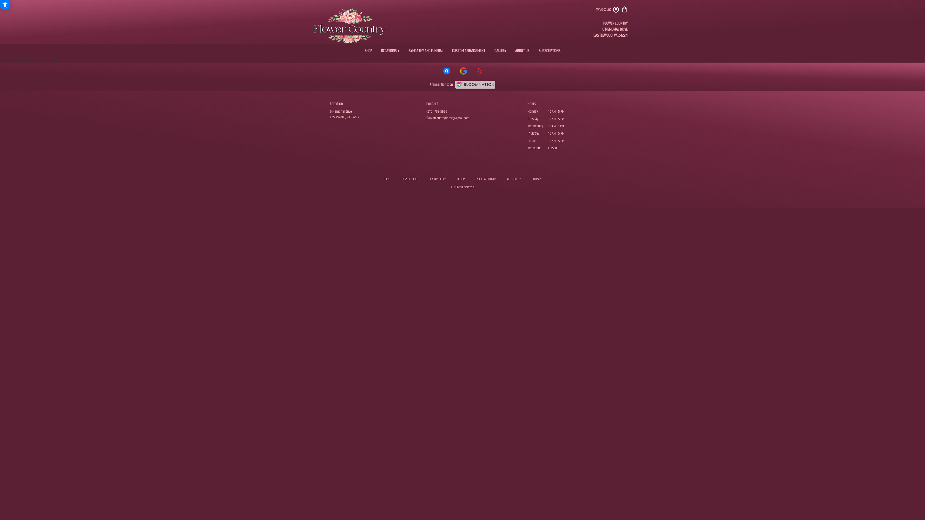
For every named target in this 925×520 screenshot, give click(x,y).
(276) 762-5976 (436, 112)
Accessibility (514, 179)
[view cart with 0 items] (625, 9)
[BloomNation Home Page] (475, 85)
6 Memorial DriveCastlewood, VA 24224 (344, 114)
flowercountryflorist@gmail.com (447, 118)
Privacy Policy (438, 179)
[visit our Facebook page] (446, 71)
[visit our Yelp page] (479, 71)
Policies (461, 179)
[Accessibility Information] (5, 5)
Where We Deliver (486, 179)
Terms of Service (410, 179)
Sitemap (536, 179)
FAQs (386, 179)
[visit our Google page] (463, 71)
